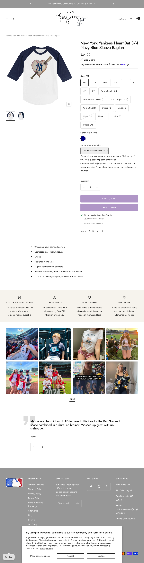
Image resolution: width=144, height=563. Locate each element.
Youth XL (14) (89, 108)
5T (93, 91)
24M (115, 82)
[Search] (13, 19)
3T (134, 82)
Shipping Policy (35, 489)
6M (84, 82)
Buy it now (109, 207)
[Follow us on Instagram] (99, 487)
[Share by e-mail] (102, 231)
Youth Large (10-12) (119, 99)
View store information (93, 223)
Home (8, 36)
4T (84, 91)
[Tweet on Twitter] (97, 231)
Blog (30, 515)
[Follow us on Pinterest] (106, 487)
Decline (101, 556)
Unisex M (87, 116)
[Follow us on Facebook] (91, 487)
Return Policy (34, 498)
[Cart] (137, 19)
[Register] (77, 503)
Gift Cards (33, 511)
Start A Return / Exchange (35, 504)
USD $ (121, 19)
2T (125, 82)
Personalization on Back (91, 145)
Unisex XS (106, 108)
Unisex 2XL (88, 125)
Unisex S (122, 108)
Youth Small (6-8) (109, 91)
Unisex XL (117, 116)
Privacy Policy (34, 493)
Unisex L (102, 116)
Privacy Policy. (46, 548)
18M (105, 82)
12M (94, 82)
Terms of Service (36, 484)
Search (31, 520)
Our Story (32, 524)
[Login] (131, 19)
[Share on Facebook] (89, 231)
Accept (70, 556)
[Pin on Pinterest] (93, 231)
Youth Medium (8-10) (93, 99)
